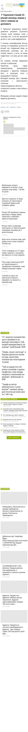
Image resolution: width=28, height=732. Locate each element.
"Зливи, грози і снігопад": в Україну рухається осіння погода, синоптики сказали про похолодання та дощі (14, 357)
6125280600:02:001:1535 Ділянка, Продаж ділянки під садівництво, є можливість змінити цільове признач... (13, 570)
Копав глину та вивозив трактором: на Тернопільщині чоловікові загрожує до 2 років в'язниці (13, 229)
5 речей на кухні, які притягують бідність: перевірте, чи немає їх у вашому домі (11, 279)
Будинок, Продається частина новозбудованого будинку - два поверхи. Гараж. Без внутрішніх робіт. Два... (13, 629)
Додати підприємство (14, 437)
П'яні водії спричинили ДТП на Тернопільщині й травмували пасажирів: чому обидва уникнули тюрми (13, 265)
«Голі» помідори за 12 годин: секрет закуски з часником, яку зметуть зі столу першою (13, 253)
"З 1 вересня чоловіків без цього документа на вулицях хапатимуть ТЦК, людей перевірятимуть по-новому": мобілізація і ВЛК (14, 342)
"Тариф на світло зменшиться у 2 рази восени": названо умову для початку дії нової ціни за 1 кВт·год (13, 389)
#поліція (19, 107)
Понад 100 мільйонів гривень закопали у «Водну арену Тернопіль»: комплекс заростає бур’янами (14, 215)
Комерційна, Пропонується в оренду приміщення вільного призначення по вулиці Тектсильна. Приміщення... (13, 511)
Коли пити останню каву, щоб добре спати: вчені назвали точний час (13, 241)
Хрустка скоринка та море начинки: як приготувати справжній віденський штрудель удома (12, 202)
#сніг (7, 107)
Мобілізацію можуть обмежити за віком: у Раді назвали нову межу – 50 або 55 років (13, 188)
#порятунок (13, 107)
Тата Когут (7, 111)
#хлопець (3, 107)
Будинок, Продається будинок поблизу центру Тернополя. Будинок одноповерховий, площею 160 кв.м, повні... (12, 599)
